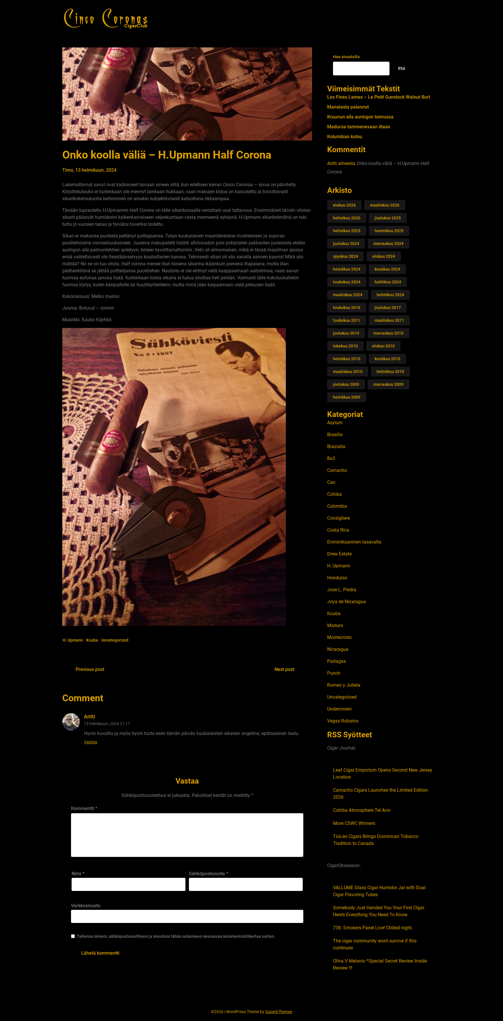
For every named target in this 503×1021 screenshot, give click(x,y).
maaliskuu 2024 (347, 294)
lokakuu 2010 (345, 346)
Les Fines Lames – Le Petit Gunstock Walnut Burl (378, 97)
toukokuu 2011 (346, 320)
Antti (332, 163)
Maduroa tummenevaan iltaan (358, 126)
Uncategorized (114, 640)
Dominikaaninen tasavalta (354, 542)
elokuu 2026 (344, 205)
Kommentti (84, 808)
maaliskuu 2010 (347, 371)
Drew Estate (339, 554)
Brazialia (336, 446)
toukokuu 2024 (346, 282)
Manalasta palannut (348, 107)
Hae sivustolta (346, 56)
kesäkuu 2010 (387, 358)
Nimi (78, 873)
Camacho (337, 470)
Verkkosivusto (85, 905)
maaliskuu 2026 (384, 205)
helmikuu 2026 (346, 218)
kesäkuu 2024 (387, 269)
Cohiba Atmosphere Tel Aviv (362, 810)
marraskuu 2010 (388, 333)
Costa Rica (338, 530)
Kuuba (92, 640)
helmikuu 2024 (390, 294)
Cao (331, 482)
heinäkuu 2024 (346, 269)
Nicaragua (337, 649)
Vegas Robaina (342, 721)
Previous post (90, 669)
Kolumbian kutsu (344, 136)
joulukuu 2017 (388, 307)
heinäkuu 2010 (346, 358)
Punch (333, 673)
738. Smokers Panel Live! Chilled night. (373, 928)
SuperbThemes (278, 1011)
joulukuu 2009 (346, 384)
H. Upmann (73, 640)
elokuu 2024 (383, 256)
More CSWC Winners (354, 823)
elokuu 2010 (383, 346)
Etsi (401, 68)
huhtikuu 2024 (388, 282)
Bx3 (331, 458)
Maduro (335, 625)
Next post (284, 669)
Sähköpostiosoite (208, 873)
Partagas (336, 661)
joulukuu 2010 (346, 333)
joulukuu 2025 (388, 218)
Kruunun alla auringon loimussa (360, 117)
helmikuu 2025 (346, 230)
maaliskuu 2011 (389, 320)
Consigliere (338, 518)
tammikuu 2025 (389, 230)
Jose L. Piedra (341, 589)
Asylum (335, 422)
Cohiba (334, 494)
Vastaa (90, 742)
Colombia (337, 506)
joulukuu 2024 (346, 243)
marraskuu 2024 (388, 243)
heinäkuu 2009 (346, 397)
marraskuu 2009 (388, 384)
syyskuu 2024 (345, 256)
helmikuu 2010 (390, 371)
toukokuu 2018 (346, 307)
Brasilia (335, 434)
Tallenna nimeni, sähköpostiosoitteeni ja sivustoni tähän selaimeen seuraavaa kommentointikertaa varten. (176, 936)
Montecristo (339, 637)
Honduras (337, 577)
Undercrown (339, 709)
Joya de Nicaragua (346, 601)
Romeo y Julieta (343, 685)
